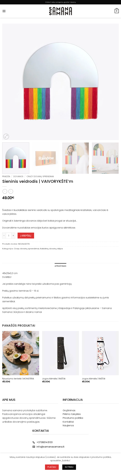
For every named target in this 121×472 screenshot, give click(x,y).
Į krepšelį (26, 235)
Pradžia (6, 176)
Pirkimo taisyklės (72, 414)
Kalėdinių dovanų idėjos (51, 248)
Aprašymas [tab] (60, 266)
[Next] (112, 82)
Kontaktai (68, 421)
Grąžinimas (69, 410)
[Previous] (8, 82)
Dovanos (18, 176)
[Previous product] (10, 191)
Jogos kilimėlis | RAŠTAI (53, 378)
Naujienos (68, 425)
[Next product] (5, 191)
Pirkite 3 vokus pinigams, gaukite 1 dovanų (60, 2)
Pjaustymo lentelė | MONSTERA (18, 378)
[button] (4, 11)
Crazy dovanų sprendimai (40, 176)
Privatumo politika (73, 418)
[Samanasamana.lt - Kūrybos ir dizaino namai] (60, 11)
